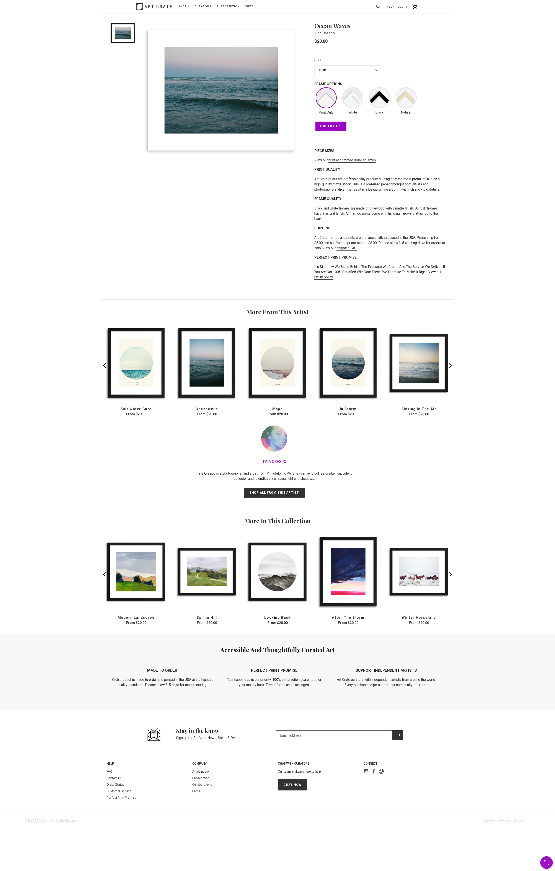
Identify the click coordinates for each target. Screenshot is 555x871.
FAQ (109, 771)
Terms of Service (510, 821)
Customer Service (119, 791)
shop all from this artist (274, 492)
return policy (323, 277)
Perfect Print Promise (121, 797)
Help (391, 6)
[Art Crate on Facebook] (373, 771)
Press (196, 791)
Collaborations (202, 784)
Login (402, 6)
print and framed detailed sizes (352, 160)
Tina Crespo (324, 33)
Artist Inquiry (201, 771)
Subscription (228, 6)
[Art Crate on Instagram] (366, 771)
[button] (449, 365)
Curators (202, 6)
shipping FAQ (346, 248)
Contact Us (114, 778)
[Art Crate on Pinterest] (381, 771)
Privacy (488, 821)
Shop (183, 6)
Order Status (115, 784)
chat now (292, 785)
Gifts (249, 6)
